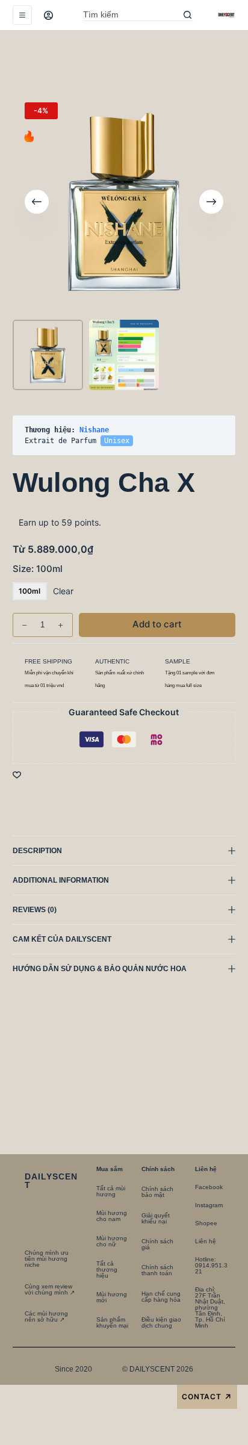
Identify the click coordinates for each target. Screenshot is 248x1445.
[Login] (48, 15)
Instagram (209, 1205)
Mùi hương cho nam (111, 1216)
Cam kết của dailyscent (63, 939)
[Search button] (187, 15)
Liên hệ (205, 1241)
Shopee (206, 1223)
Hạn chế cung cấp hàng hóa (161, 1296)
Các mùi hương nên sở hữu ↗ (46, 1316)
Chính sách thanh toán (157, 1270)
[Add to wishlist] (17, 774)
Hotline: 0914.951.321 (211, 1265)
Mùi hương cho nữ (111, 1241)
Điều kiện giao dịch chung (161, 1322)
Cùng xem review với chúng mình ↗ (50, 1289)
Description (37, 851)
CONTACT (207, 1397)
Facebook (209, 1187)
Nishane (94, 430)
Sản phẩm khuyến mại (112, 1322)
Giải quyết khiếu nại (155, 1218)
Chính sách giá (157, 1244)
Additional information (61, 880)
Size (38, 568)
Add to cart (198, 63)
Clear (63, 591)
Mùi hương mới (111, 1297)
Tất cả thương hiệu (106, 1269)
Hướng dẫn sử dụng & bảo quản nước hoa (100, 969)
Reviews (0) (35, 910)
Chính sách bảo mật (157, 1192)
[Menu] (22, 15)
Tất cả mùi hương (110, 1191)
